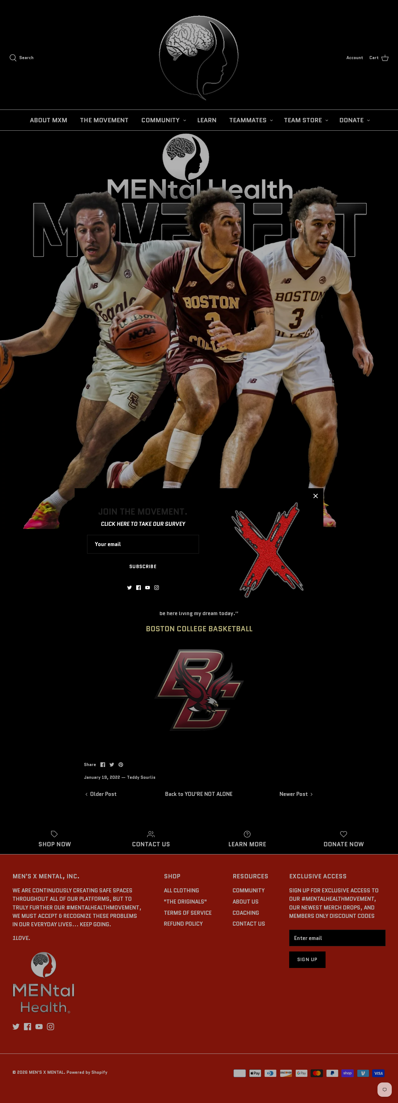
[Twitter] (129, 587)
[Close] (315, 496)
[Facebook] (138, 587)
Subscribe (143, 566)
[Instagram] (156, 587)
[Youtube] (147, 587)
